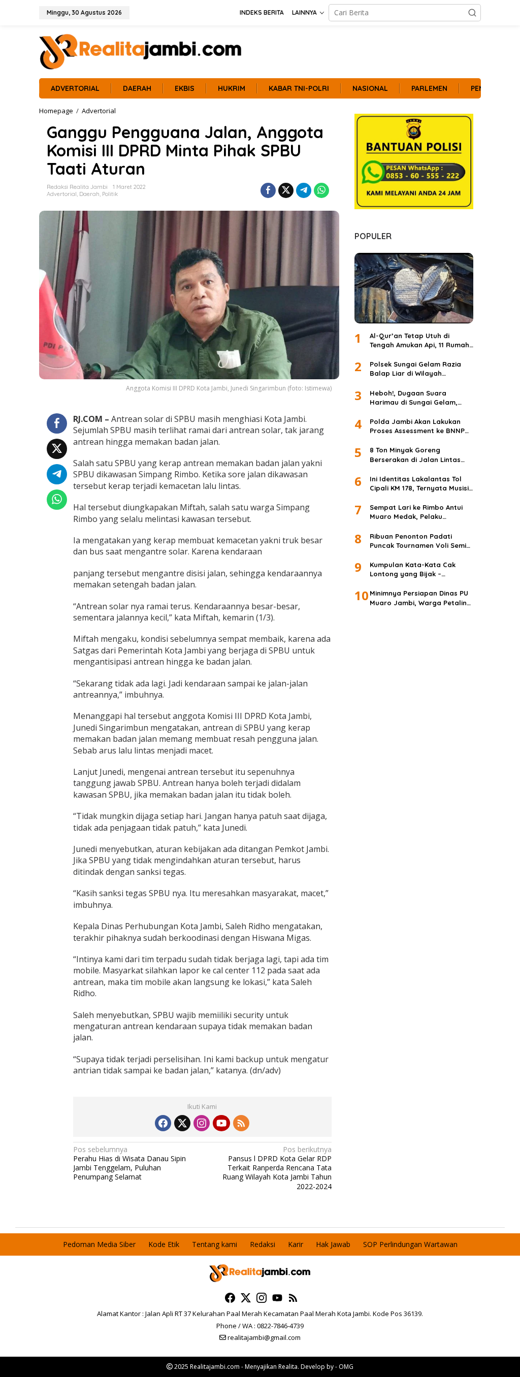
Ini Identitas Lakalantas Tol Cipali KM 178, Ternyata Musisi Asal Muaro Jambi (419, 484)
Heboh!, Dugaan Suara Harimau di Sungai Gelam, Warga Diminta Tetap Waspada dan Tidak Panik (414, 398)
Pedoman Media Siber (99, 1244)
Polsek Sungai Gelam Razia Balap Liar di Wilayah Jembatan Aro (415, 369)
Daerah (89, 194)
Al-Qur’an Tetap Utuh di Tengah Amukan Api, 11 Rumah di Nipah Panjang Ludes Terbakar (419, 340)
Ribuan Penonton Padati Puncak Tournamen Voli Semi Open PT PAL (418, 541)
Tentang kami (214, 1244)
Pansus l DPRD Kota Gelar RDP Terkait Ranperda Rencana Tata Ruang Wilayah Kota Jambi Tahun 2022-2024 (276, 1168)
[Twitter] (182, 1123)
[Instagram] (201, 1123)
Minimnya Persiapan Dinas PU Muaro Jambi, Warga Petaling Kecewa (420, 598)
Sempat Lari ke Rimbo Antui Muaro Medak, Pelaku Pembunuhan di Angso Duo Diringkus (416, 512)
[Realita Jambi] (140, 51)
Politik (110, 194)
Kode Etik (163, 1244)
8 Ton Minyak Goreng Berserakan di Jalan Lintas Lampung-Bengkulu (415, 455)
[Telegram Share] (303, 190)
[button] (472, 12)
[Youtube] (221, 1123)
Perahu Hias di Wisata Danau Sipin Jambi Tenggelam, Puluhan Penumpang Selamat (129, 1163)
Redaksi (262, 1244)
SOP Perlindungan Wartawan (410, 1244)
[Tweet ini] (286, 190)
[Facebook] (163, 1123)
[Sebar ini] (268, 190)
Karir (295, 1244)
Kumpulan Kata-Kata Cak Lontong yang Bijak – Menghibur (413, 569)
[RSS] (241, 1123)
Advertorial (62, 194)
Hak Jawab (333, 1244)
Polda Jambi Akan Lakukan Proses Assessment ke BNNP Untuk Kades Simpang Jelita (417, 426)
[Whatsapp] (321, 190)
